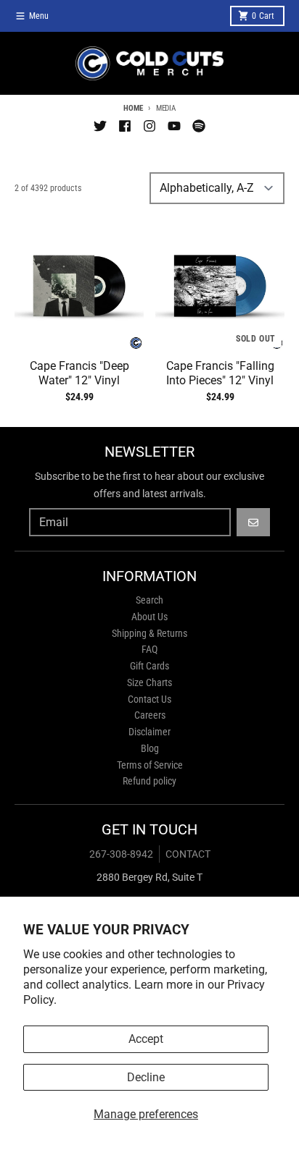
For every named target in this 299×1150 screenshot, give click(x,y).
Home (132, 108)
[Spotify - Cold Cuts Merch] (198, 126)
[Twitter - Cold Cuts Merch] (100, 126)
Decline (146, 1077)
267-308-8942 (121, 854)
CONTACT (187, 854)
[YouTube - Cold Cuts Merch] (174, 126)
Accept (145, 1039)
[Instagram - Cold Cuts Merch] (149, 126)
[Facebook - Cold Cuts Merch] (124, 126)
